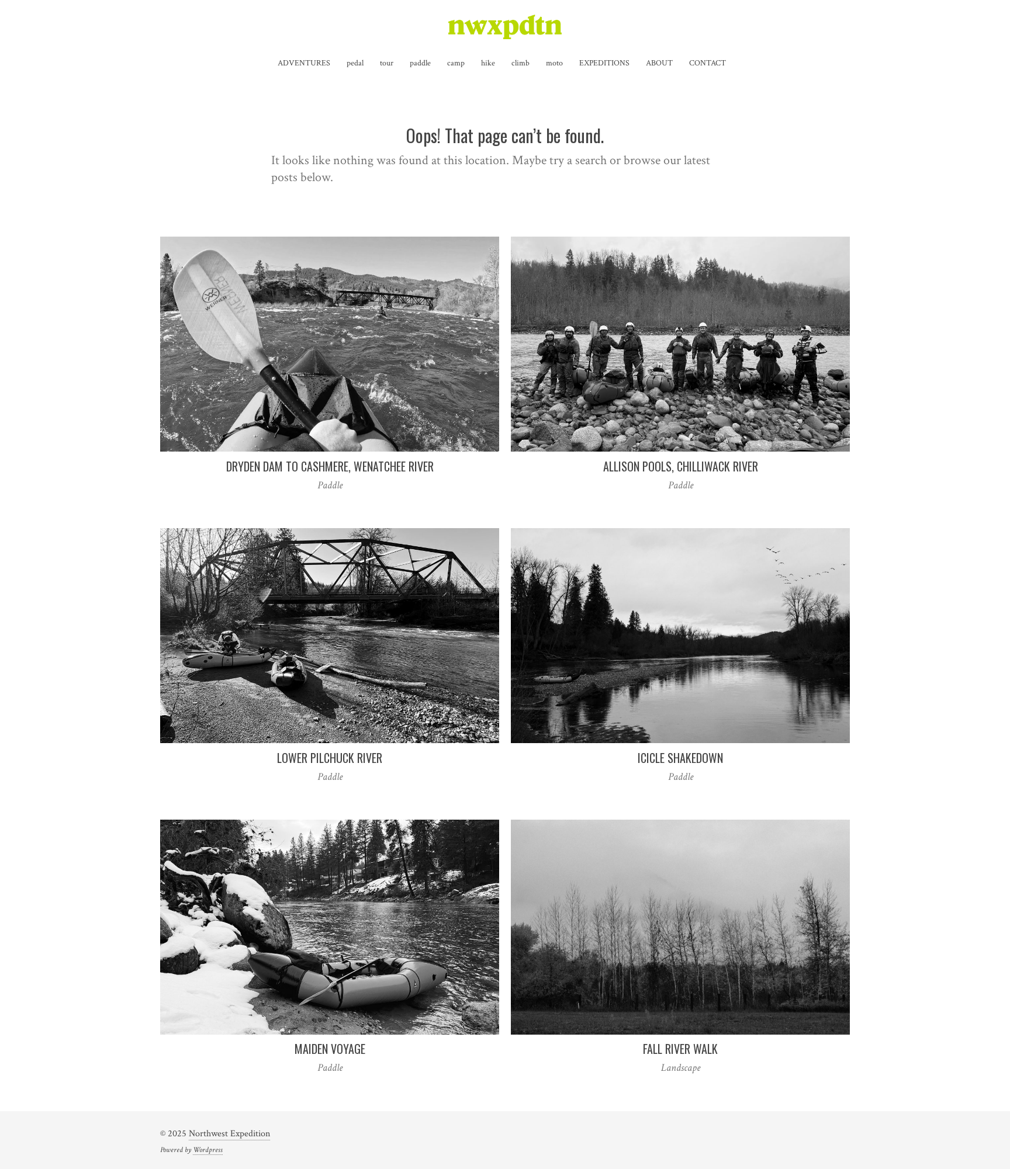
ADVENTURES (304, 63)
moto (554, 63)
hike (488, 63)
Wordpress (208, 1149)
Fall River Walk (680, 1048)
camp (456, 63)
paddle (420, 63)
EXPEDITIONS (604, 63)
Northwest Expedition (229, 1134)
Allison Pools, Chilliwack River (680, 466)
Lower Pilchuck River (329, 757)
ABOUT (659, 63)
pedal (355, 63)
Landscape (680, 1067)
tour (386, 63)
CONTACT (707, 63)
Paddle (330, 485)
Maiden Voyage (330, 1048)
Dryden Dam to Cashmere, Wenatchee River (330, 466)
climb (520, 63)
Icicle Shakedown (680, 757)
